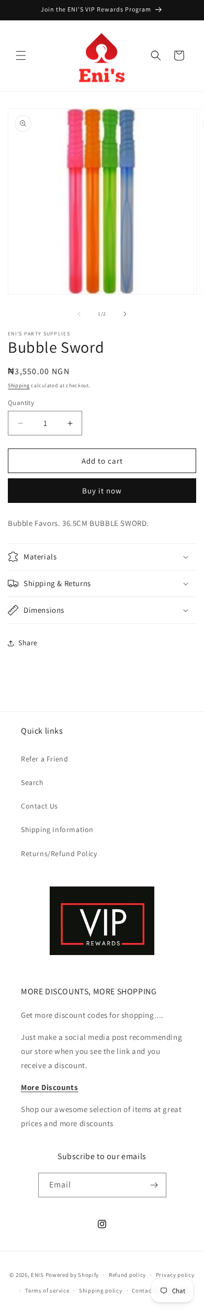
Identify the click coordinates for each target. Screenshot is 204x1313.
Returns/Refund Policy (59, 853)
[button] (20, 55)
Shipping (19, 385)
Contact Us (39, 806)
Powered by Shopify (72, 1274)
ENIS (37, 1274)
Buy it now (102, 491)
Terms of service (47, 1290)
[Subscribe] (154, 1185)
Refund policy (127, 1274)
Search (32, 782)
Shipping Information (57, 829)
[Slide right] (125, 314)
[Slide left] (78, 314)
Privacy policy (175, 1274)
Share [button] (28, 642)
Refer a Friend (44, 759)
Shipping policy (100, 1290)
